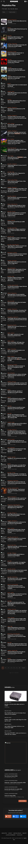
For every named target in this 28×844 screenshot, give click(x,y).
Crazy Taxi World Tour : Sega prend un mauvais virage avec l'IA (16, 173)
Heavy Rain (12, 8)
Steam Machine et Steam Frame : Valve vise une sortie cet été (17, 181)
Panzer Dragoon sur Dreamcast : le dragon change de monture (16, 53)
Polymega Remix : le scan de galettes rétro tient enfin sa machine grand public (17, 295)
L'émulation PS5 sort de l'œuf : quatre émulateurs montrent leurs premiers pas (17, 117)
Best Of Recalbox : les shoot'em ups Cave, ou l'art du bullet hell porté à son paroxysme (17, 595)
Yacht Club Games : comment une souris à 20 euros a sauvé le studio (17, 198)
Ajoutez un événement (11, 834)
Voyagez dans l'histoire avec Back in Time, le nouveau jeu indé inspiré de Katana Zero (17, 644)
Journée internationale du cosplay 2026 (13, 789)
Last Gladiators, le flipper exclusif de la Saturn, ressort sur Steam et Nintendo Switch (16, 230)
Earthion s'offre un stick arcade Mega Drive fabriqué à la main (16, 720)
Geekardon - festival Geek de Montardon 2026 (15, 782)
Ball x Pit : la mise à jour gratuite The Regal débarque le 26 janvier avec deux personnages (17, 604)
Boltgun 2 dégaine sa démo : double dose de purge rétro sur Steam (17, 238)
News (14, 839)
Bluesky (24, 816)
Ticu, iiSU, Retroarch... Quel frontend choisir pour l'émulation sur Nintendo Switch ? (16, 491)
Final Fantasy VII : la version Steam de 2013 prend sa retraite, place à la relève (17, 482)
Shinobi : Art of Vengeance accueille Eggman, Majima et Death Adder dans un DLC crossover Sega (17, 416)
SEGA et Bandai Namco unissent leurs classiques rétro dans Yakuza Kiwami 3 (16, 628)
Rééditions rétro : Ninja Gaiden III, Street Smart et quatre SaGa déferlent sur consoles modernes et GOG (17, 271)
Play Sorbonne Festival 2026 (11, 776)
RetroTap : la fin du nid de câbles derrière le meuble (14, 705)
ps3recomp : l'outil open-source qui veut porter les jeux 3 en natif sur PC (17, 133)
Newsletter (9, 816)
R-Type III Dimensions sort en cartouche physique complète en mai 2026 (17, 539)
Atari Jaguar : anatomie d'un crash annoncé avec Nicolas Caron (15, 335)
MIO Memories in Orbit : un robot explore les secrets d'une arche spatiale (17, 579)
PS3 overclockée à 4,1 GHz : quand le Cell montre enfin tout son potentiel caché (17, 498)
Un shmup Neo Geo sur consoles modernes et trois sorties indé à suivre (16, 69)
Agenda (25, 838)
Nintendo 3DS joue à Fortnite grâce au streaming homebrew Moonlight (16, 652)
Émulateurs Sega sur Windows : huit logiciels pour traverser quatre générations (16, 279)
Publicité (24, 833)
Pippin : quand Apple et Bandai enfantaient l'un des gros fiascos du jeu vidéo (17, 359)
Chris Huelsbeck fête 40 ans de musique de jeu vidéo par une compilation (15, 713)
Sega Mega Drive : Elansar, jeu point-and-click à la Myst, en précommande (17, 246)
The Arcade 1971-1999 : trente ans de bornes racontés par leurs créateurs (15, 733)
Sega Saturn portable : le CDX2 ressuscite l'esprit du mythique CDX (17, 547)
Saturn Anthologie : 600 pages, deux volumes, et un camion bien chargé (16, 343)
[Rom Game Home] (14, 1)
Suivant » (23, 667)
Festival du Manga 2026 (10, 795)
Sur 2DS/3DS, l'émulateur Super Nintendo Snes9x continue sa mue (17, 287)
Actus (9, 8)
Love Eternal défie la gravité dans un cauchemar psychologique (16, 555)
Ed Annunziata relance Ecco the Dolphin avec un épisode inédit (17, 303)
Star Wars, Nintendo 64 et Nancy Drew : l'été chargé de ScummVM (17, 101)
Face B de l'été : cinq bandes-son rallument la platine (15, 125)
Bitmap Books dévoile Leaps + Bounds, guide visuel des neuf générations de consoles (16, 531)
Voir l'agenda (22, 801)
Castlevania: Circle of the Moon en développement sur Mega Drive (15, 506)
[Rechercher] (4, 1)
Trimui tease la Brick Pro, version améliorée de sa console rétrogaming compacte (16, 587)
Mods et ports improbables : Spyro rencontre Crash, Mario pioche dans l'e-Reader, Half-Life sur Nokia (17, 142)
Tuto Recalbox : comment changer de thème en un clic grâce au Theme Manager (16, 367)
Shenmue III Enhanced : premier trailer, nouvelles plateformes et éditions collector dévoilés (17, 400)
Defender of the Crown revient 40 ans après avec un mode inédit (16, 77)
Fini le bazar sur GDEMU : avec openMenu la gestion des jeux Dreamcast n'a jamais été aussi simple (17, 612)
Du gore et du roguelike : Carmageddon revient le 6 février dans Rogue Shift (17, 563)
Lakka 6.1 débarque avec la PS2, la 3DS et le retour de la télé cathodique (17, 424)
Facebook (17, 816)
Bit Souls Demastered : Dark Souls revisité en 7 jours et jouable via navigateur (17, 571)
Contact (10, 833)
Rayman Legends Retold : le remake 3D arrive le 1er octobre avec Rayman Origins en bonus (17, 214)
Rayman (16, 8)
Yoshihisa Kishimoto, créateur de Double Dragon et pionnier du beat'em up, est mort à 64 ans (17, 376)
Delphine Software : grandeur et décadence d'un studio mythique (15, 391)
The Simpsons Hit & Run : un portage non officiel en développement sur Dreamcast (17, 474)
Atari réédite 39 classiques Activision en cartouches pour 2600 (14, 727)
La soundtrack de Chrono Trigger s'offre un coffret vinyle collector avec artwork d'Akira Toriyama (17, 620)
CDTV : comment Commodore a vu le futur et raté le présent (16, 351)
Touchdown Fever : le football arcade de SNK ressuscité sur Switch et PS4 (17, 660)
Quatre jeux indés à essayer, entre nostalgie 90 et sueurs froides (15, 37)
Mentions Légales (17, 833)
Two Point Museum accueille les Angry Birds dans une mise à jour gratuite (16, 408)
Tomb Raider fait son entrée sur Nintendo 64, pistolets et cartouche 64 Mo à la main (17, 319)
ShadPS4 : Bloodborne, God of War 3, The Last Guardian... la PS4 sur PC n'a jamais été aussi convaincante (17, 190)
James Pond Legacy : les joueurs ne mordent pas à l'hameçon (16, 61)
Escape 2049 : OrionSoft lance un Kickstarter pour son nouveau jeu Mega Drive (17, 636)
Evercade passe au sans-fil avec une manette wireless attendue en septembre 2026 (17, 442)
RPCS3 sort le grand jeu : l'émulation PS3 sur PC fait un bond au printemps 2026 (17, 311)
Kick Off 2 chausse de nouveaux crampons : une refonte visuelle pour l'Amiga (17, 254)
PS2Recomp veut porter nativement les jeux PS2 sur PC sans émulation (17, 522)
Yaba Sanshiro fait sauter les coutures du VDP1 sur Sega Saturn (17, 262)
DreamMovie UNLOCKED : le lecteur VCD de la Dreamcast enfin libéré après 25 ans (17, 383)
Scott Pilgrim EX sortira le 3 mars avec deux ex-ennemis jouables (16, 514)
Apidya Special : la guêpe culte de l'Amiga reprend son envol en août (17, 150)
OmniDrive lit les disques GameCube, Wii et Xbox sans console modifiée (17, 45)
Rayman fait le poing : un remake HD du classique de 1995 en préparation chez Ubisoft (17, 466)
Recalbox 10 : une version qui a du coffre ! (17, 458)
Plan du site (19, 834)
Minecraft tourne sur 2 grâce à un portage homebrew (17, 158)
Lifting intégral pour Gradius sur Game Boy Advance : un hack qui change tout (16, 206)
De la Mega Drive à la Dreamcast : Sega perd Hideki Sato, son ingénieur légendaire (17, 450)
